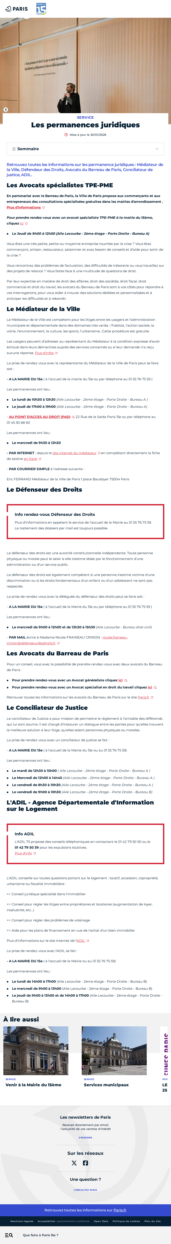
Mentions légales (21, 1221)
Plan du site (153, 1221)
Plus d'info (23, 853)
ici (22, 223)
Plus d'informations (24, 207)
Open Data (101, 1221)
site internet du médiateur (74, 453)
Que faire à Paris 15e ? (40, 1235)
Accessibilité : (64, 1221)
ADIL (81, 940)
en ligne (30, 459)
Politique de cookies (126, 1221)
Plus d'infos (44, 353)
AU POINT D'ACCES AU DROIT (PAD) (39, 417)
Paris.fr (143, 697)
